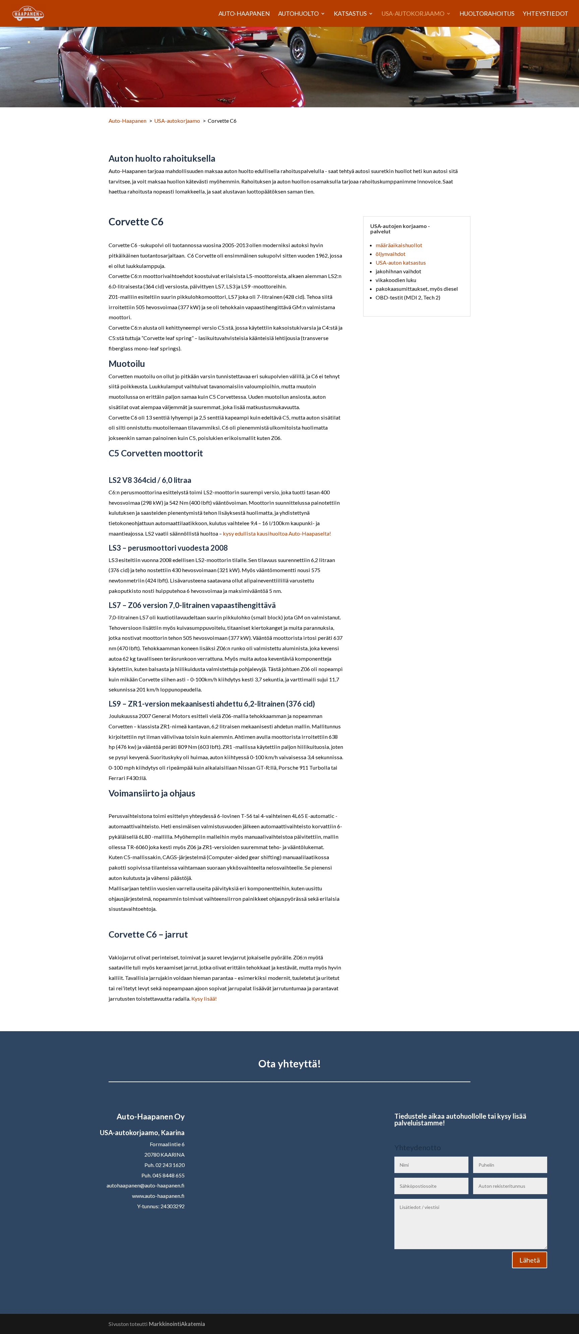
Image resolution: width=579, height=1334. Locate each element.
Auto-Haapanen (244, 14)
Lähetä (529, 1260)
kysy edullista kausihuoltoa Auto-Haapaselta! (276, 533)
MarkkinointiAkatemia (177, 1324)
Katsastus (350, 14)
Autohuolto (298, 14)
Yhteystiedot (545, 14)
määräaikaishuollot (399, 245)
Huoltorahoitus (486, 14)
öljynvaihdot (390, 254)
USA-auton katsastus (401, 262)
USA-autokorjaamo (413, 14)
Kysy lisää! (204, 998)
